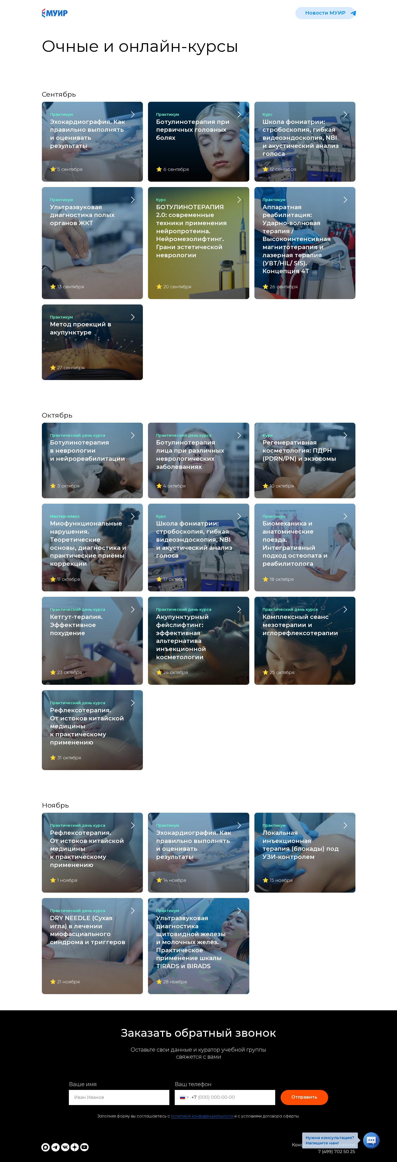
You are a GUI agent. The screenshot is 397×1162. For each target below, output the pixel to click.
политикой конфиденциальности (202, 1116)
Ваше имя (83, 1084)
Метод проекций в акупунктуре (80, 325)
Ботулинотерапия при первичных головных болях (193, 126)
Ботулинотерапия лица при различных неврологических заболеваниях (190, 451)
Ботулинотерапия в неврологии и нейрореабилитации (87, 447)
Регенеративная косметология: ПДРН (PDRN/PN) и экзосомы (299, 447)
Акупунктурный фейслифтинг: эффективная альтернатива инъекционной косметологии (183, 633)
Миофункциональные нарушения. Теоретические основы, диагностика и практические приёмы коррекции (88, 540)
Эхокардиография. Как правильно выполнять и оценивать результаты (87, 131)
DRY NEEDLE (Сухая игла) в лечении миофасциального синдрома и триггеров (87, 927)
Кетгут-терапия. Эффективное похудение (77, 621)
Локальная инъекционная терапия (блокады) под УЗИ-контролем (301, 842)
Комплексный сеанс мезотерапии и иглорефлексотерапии (300, 621)
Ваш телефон (193, 1084)
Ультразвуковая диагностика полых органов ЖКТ (82, 212)
